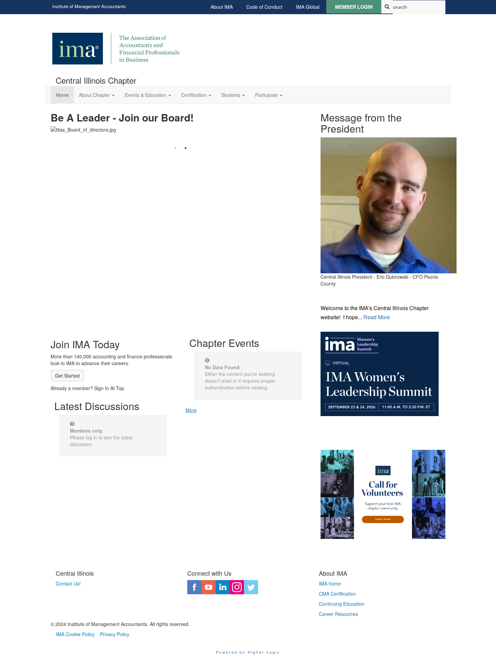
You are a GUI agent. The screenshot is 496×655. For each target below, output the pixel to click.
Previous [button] (45, 123)
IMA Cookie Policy (75, 634)
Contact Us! (68, 583)
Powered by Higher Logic (248, 652)
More (191, 410)
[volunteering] (383, 494)
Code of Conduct (264, 6)
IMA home (330, 583)
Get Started (67, 375)
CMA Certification (337, 593)
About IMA (222, 6)
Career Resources (338, 613)
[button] (97, 94)
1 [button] (175, 148)
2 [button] (185, 148)
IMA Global (308, 6)
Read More (376, 317)
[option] (180, 124)
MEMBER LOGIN (354, 6)
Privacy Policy (114, 634)
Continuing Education (341, 603)
